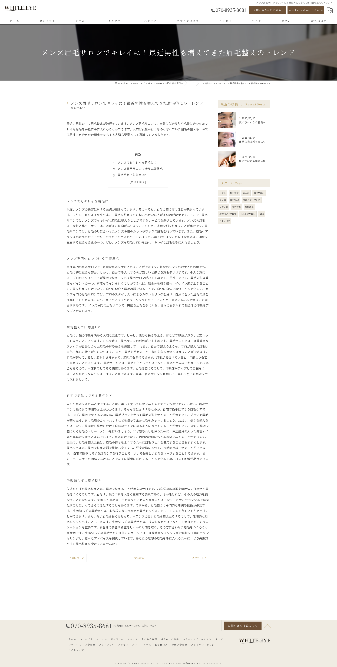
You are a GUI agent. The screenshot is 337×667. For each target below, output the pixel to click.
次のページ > (199, 557)
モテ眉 (222, 199)
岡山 (262, 213)
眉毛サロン (259, 192)
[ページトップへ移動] (267, 625)
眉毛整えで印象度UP (132, 175)
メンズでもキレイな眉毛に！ (137, 162)
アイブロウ (224, 220)
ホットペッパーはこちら (304, 10)
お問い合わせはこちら (267, 10)
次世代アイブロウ (227, 213)
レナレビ (223, 206)
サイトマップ (76, 650)
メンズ (222, 192)
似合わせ (234, 192)
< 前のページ (77, 557)
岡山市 (246, 192)
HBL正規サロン (248, 213)
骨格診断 (236, 206)
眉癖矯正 (249, 206)
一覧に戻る (138, 557)
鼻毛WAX (234, 199)
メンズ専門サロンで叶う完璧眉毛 (140, 168)
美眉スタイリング (251, 199)
